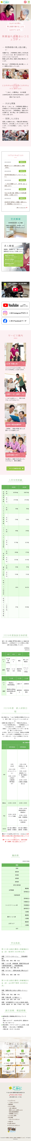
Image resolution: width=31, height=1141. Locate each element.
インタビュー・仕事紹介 (8, 1071)
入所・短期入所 (12, 1108)
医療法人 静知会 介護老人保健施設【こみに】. (16, 1137)
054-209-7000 (16, 1095)
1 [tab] (10, 20)
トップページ (11, 1100)
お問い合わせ (12, 1123)
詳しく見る (20, 268)
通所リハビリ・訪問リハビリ (16, 1110)
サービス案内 (11, 1106)
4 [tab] (16, 20)
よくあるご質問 (8, 1063)
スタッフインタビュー (14, 1119)
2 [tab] (12, 20)
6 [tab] (21, 20)
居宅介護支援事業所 (14, 1111)
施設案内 (22, 1053)
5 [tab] (18, 20)
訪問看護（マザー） (14, 1113)
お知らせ (22, 1071)
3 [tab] (14, 20)
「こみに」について (8, 1054)
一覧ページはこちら (21, 207)
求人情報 (22, 1063)
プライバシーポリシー (14, 1125)
